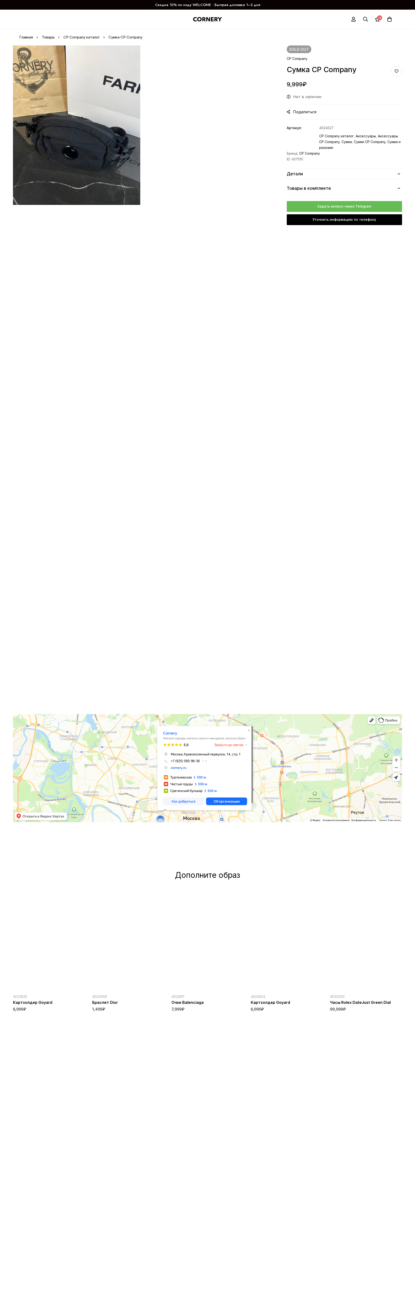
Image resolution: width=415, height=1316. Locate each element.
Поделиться (304, 111)
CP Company (297, 59)
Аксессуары (366, 136)
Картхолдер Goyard (32, 1002)
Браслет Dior (105, 1002)
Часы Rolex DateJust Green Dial (360, 1002)
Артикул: (294, 128)
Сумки (347, 142)
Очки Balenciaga (187, 1002)
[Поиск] (366, 19)
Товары (48, 37)
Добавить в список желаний (396, 71)
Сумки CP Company (369, 142)
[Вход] (354, 19)
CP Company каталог (81, 37)
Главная (26, 37)
